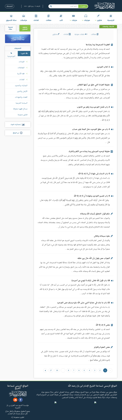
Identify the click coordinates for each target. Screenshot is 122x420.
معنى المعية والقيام (102, 347)
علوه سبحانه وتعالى (102, 236)
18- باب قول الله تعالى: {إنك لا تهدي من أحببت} (91, 280)
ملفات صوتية (80, 34)
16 (57, 370)
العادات (21, 80)
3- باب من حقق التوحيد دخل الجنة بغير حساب (91, 129)
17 (51, 370)
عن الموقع (16, 133)
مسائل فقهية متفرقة (20, 109)
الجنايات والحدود (21, 85)
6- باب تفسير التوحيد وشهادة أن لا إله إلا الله (92, 196)
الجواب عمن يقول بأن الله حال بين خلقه (93, 258)
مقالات (94, 34)
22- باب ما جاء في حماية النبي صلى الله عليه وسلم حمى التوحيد (83, 303)
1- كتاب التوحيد (103, 67)
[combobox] (65, 6)
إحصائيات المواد (16, 124)
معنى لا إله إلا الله (103, 325)
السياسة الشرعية (21, 103)
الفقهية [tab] (23, 53)
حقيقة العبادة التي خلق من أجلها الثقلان (93, 85)
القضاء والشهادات (21, 97)
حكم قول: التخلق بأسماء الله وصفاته (95, 214)
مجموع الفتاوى (25, 28)
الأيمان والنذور (22, 91)
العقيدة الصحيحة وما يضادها (98, 45)
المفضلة (10, 6)
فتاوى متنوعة (22, 114)
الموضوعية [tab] (11, 56)
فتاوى (54, 34)
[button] (98, 17)
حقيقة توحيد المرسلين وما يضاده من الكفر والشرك (89, 151)
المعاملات (21, 68)
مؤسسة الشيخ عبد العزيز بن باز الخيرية (18, 406)
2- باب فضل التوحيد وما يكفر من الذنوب (93, 107)
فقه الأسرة (20, 74)
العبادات (21, 62)
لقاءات (66, 34)
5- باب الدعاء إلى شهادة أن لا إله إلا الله (94, 174)
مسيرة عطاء (10, 28)
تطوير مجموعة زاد (17, 417)
